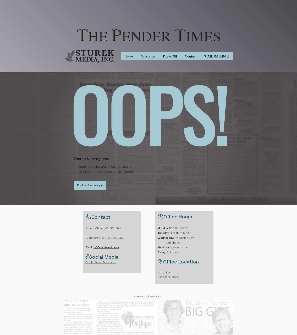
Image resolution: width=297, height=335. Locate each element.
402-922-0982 (114, 238)
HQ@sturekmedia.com (106, 247)
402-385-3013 (112, 228)
